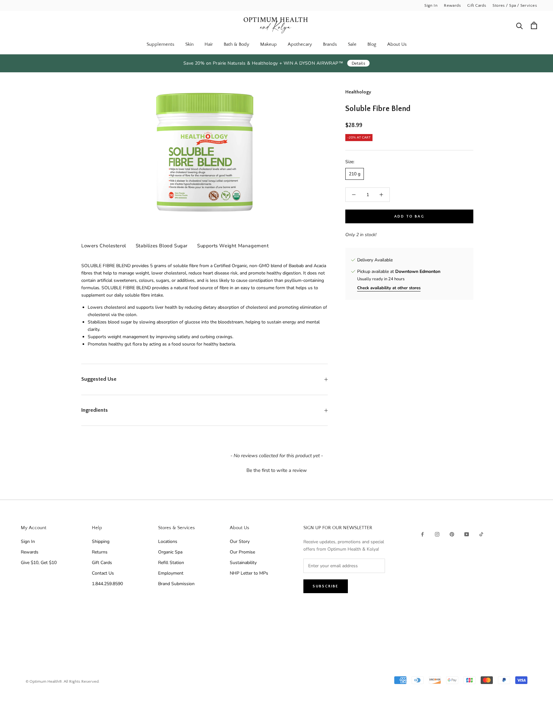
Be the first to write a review (276, 470)
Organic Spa (170, 552)
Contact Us (103, 573)
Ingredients (94, 410)
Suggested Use (98, 379)
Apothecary (300, 44)
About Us (397, 44)
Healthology (358, 92)
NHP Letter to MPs (249, 573)
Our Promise (242, 552)
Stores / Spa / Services (515, 5)
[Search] (519, 25)
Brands (330, 44)
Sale (352, 44)
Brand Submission (176, 584)
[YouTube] (466, 534)
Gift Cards (476, 5)
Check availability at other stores (389, 288)
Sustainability (243, 563)
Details (358, 63)
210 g (354, 174)
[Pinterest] (452, 534)
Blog (371, 44)
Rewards (452, 5)
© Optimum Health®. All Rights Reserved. (63, 681)
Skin (189, 44)
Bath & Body (236, 44)
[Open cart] (534, 25)
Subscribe (326, 586)
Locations (167, 541)
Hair (208, 44)
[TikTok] (481, 534)
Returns (100, 552)
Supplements (160, 44)
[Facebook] (422, 534)
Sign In (430, 5)
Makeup (268, 44)
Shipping (100, 541)
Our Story (240, 541)
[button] (276, 469)
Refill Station (171, 563)
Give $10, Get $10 (39, 563)
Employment (170, 573)
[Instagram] (437, 534)
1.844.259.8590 (107, 584)
